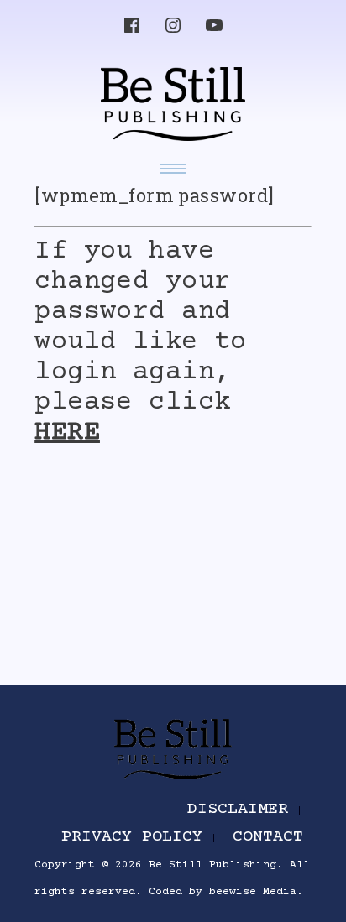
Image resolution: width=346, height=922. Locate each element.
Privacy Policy (131, 836)
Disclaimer (237, 809)
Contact (268, 836)
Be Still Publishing (212, 865)
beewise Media (252, 892)
